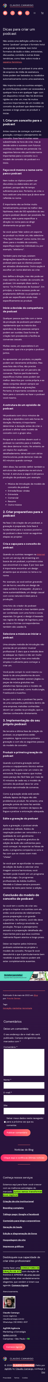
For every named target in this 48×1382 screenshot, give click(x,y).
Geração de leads (12, 1227)
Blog (36, 995)
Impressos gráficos (13, 1246)
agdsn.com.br (10, 1335)
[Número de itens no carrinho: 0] (42, 13)
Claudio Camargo (22, 5)
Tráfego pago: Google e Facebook (21, 1214)
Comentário (10, 1047)
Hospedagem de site (14, 1240)
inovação (7, 1008)
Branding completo (13, 1207)
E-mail (8, 1092)
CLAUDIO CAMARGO (23, 1365)
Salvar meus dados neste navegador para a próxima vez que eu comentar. (25, 1122)
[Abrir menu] (34, 13)
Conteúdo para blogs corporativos (21, 1220)
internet (41, 554)
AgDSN (8, 1368)
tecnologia (27, 1008)
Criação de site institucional (18, 1201)
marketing (16, 1008)
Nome (7, 1079)
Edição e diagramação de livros (20, 1233)
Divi (43, 1372)
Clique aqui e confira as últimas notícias (24, 1157)
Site (5, 1105)
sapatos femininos (12, 62)
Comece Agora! (14, 1347)
